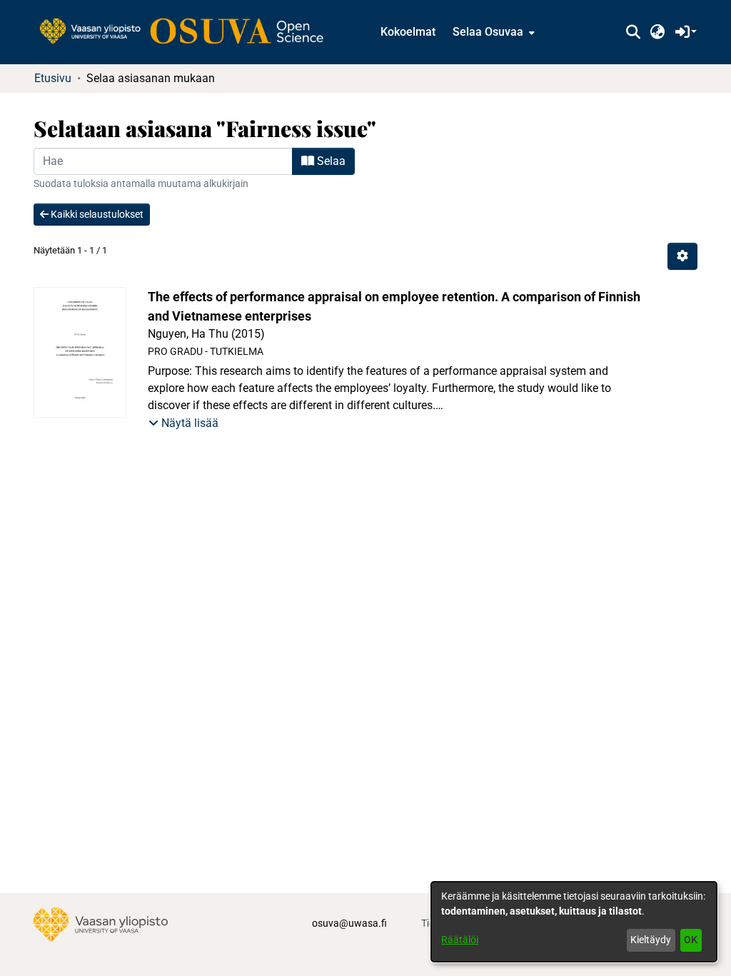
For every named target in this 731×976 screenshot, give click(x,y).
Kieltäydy (650, 939)
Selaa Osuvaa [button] (488, 32)
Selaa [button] (330, 161)
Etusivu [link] (52, 78)
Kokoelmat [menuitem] (407, 32)
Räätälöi (459, 939)
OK (690, 939)
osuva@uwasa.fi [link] (349, 923)
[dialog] (574, 922)
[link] (188, 32)
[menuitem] (492, 32)
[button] (633, 32)
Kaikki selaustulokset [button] (96, 214)
